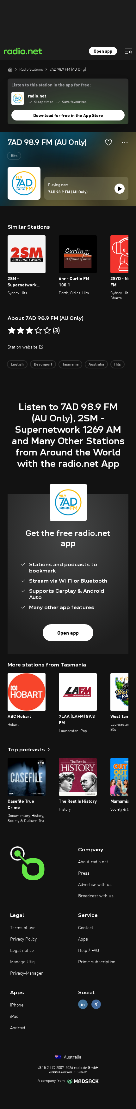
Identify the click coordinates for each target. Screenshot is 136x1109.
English (17, 365)
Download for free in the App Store (68, 116)
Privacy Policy (23, 939)
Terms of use (22, 928)
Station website (22, 347)
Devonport (43, 365)
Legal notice (22, 950)
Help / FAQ (88, 950)
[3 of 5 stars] (29, 330)
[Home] (10, 69)
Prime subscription (96, 962)
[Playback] (119, 189)
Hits (14, 156)
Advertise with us (95, 885)
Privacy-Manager (26, 973)
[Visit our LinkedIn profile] (82, 1004)
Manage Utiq (22, 962)
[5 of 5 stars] (47, 330)
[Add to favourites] (108, 142)
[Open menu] (128, 51)
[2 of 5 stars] (20, 330)
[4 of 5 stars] (38, 330)
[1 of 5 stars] (11, 330)
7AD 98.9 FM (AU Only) (68, 192)
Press (84, 873)
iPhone (16, 1005)
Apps (83, 939)
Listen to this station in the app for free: (51, 85)
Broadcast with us (96, 896)
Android (17, 1028)
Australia (96, 365)
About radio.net (93, 862)
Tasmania (70, 365)
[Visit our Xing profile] (96, 1004)
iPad (14, 1016)
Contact (85, 928)
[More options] (124, 142)
